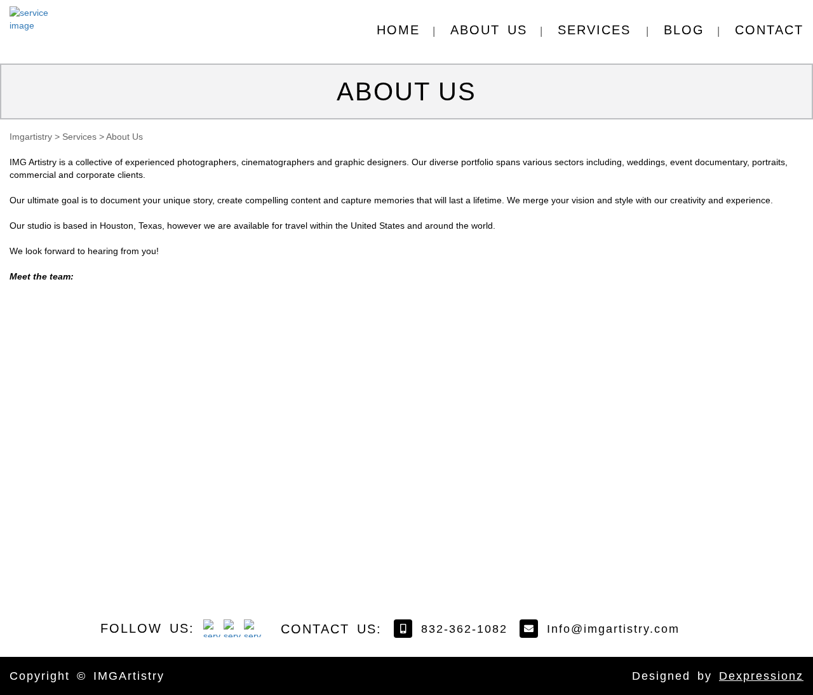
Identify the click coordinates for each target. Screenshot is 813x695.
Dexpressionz (761, 676)
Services (594, 30)
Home (398, 30)
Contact (769, 30)
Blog (684, 30)
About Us (488, 30)
